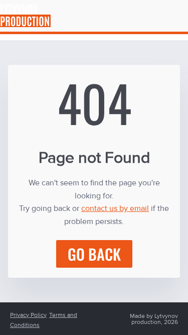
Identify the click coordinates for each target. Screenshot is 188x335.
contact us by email (115, 208)
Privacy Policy (28, 315)
